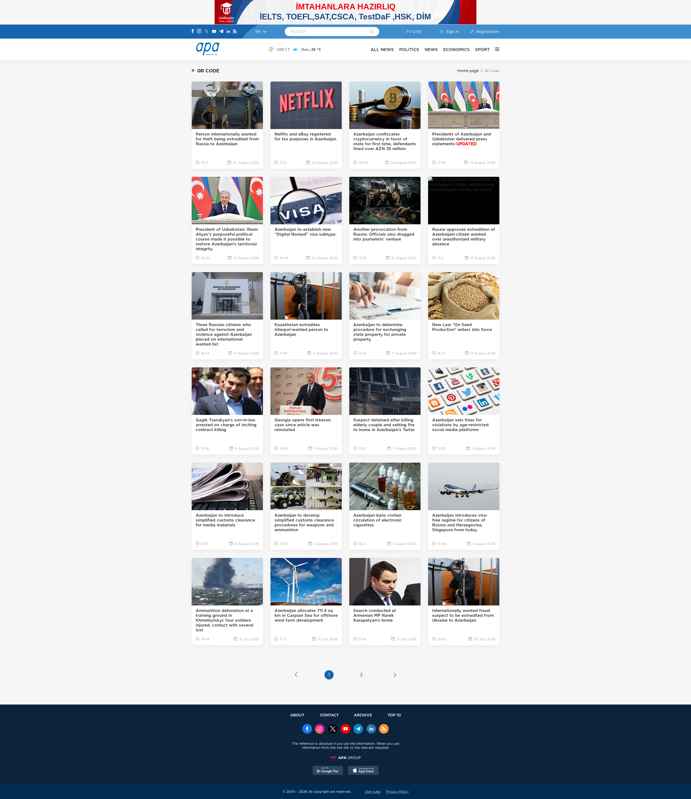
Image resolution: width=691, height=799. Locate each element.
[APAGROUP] (345, 757)
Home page (468, 71)
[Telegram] (221, 31)
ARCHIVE (363, 715)
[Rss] (235, 31)
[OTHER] (494, 49)
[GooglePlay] (328, 771)
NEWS (431, 49)
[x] (333, 729)
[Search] (372, 32)
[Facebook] (193, 31)
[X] (206, 31)
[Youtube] (214, 31)
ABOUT (297, 715)
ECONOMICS (456, 49)
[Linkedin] (228, 31)
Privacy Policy (397, 792)
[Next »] (395, 675)
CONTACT (329, 715)
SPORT (482, 49)
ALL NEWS (382, 49)
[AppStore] (363, 771)
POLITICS (409, 49)
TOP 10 (394, 715)
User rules (373, 792)
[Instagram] (199, 31)
